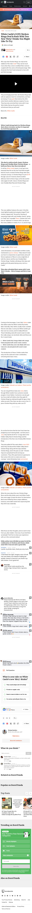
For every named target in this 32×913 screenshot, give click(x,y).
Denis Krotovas (9, 51)
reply (10, 761)
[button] (27, 793)
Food (2, 30)
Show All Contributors (16, 740)
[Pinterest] (7, 895)
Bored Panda (7, 891)
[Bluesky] (12, 895)
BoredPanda (9, 2)
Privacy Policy (20, 906)
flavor (17, 218)
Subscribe (16, 866)
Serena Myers (7, 763)
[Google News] (20, 895)
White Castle (11, 111)
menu (22, 391)
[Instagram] (5, 895)
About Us (23, 899)
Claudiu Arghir (7, 756)
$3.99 (28, 174)
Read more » (16, 736)
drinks (25, 322)
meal (14, 64)
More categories (8, 855)
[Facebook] (2, 895)
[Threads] (15, 895)
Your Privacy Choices (7, 899)
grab (13, 99)
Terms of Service (6, 908)
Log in (28, 2)
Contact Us (4, 902)
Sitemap (11, 902)
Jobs (29, 899)
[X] (10, 895)
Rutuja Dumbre (9, 49)
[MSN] (17, 895)
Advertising (17, 899)
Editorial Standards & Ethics (8, 906)
